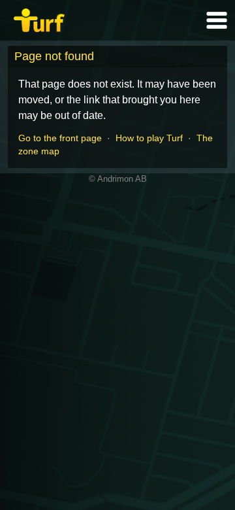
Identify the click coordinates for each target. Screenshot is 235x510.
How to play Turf (149, 138)
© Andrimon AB (118, 179)
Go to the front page (60, 138)
